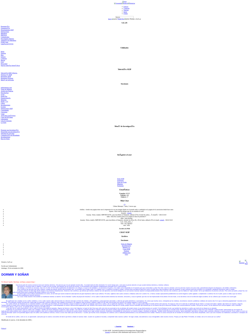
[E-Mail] (246, 261)
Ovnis (2, 94)
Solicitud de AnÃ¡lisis (7, 133)
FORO (126, 13)
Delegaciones (5, 32)
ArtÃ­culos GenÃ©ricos (8, 115)
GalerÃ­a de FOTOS (7, 44)
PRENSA (4, 35)
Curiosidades (5, 110)
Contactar (126, 8)
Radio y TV (4, 101)
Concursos (4, 112)
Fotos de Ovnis (122, 181)
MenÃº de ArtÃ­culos (7, 80)
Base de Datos (5, 139)
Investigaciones (5, 105)
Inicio (125, 12)
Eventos (3, 107)
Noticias (126, 10)
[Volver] (3, 328)
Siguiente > (130, 326)
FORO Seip (4, 42)
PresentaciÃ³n (5, 26)
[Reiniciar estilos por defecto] (131, 3)
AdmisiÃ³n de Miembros (8, 40)
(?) (124, 204)
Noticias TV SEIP (6, 75)
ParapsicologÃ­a (6, 98)
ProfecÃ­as (121, 19)
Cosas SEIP (126, 249)
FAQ (2, 62)
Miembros (4, 33)
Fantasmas (120, 179)
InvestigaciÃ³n (126, 246)
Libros (3, 103)
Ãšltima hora (126, 253)
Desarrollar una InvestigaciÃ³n (10, 132)
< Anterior (118, 326)
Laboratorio (4, 119)
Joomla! (107, 332)
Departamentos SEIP (7, 30)
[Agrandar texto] (117, 3)
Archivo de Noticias (7, 91)
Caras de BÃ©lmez (7, 117)
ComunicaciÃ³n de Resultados (10, 135)
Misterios (3, 100)
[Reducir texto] (124, 3)
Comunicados (5, 37)
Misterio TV (126, 247)
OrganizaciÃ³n (5, 28)
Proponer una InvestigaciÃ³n (9, 130)
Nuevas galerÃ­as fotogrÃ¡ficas (10, 65)
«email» (129, 213)
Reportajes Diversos (7, 78)
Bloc (2, 55)
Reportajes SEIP (6, 76)
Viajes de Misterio (6, 89)
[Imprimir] (241, 261)
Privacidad (4, 64)
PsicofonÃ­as (5, 93)
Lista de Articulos (6, 121)
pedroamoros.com (6, 87)
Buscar (3, 60)
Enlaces (126, 6)
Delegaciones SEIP (7, 108)
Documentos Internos (7, 39)
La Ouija (3, 122)
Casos (2, 114)
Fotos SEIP (120, 177)
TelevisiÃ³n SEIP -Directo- (9, 73)
